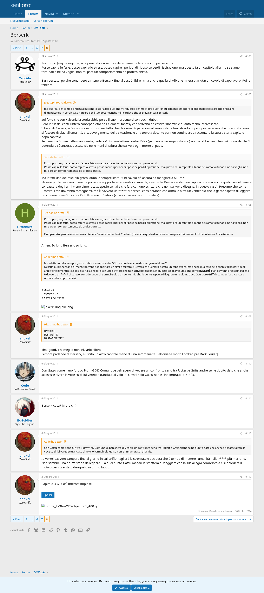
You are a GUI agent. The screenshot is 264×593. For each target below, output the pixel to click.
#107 (248, 94)
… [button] (32, 48)
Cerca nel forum (43, 21)
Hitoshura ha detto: (56, 324)
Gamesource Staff (24, 41)
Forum (33, 14)
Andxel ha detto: (54, 257)
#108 (248, 204)
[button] (57, 14)
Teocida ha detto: (54, 157)
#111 (248, 398)
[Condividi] (241, 56)
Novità (49, 14)
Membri (68, 14)
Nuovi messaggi (20, 21)
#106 (248, 56)
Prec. (18, 48)
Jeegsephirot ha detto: (58, 102)
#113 (248, 477)
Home (17, 14)
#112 (248, 433)
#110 (248, 363)
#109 (248, 316)
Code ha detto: (53, 441)
